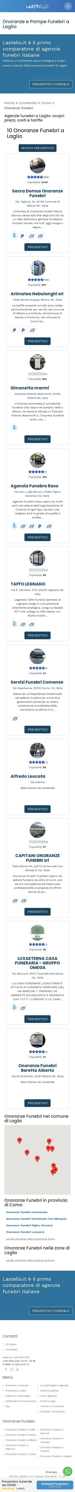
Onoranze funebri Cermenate (27, 1212)
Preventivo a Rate (15, 1390)
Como (46, 103)
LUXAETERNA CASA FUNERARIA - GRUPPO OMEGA (37, 963)
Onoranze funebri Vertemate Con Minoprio (36, 1218)
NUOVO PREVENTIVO (37, 148)
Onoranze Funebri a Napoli (56, 1456)
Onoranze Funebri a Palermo (16, 1447)
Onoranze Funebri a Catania (51, 1449)
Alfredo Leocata (28, 776)
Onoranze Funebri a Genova (51, 1431)
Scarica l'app (47, 1401)
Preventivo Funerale (16, 1385)
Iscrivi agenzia (48, 1395)
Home (9, 103)
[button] (53, 1172)
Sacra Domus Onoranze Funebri (37, 193)
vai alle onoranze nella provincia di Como (30, 1238)
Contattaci (11, 1349)
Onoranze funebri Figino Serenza (29, 1225)
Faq (7, 1406)
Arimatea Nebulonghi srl (37, 294)
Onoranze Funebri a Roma (20, 1434)
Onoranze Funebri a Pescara (51, 1440)
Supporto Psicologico (18, 1395)
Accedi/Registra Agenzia (54, 1385)
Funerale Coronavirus (52, 1411)
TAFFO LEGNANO (28, 584)
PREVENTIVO (37, 247)
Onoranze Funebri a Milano (21, 1440)
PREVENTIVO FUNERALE (50, 84)
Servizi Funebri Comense (37, 682)
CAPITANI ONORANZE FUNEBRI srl (37, 858)
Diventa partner (49, 1390)
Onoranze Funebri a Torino (20, 1454)
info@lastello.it (20, 1364)
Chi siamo (11, 1344)
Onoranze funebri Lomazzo (25, 1232)
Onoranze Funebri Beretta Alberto (37, 1068)
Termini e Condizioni (52, 1406)
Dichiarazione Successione (20, 1401)
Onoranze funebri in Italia (20, 1429)
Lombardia (28, 103)
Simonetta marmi (30, 388)
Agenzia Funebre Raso (34, 486)
